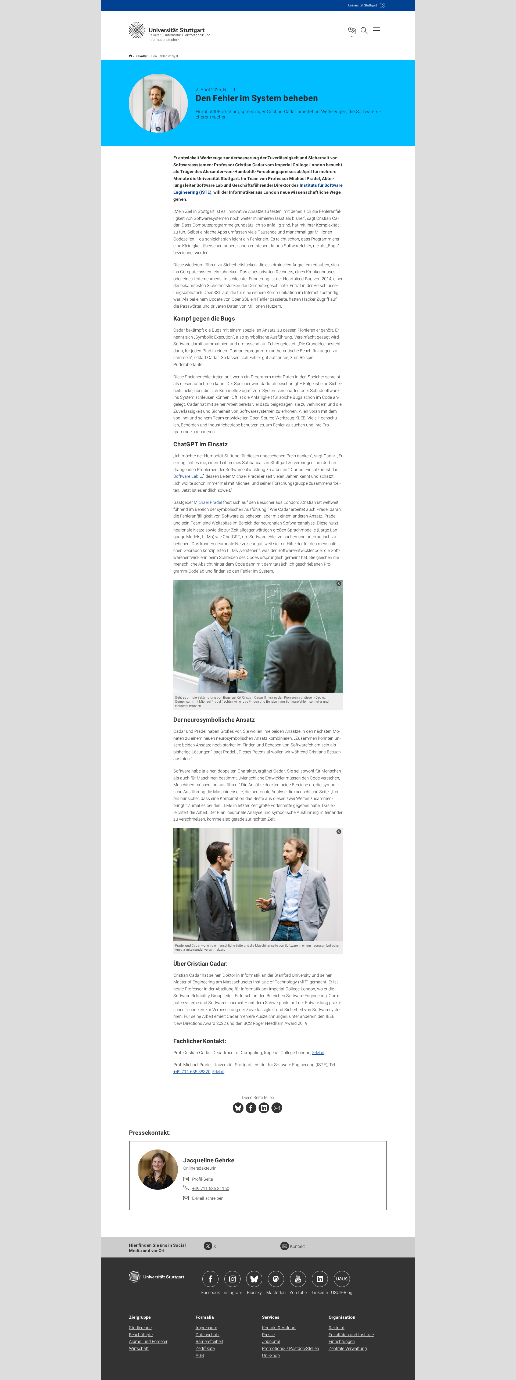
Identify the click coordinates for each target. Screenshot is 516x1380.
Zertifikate (205, 1348)
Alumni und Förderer (148, 1341)
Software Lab (186, 476)
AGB (200, 1355)
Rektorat (337, 1327)
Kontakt (297, 1246)
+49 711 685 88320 (191, 1071)
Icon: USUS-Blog (342, 1279)
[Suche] (364, 30)
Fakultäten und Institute (351, 1334)
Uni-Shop (271, 1355)
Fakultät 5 (130, 55)
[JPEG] (258, 636)
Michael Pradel (208, 502)
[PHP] (251, 1107)
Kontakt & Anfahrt (279, 1327)
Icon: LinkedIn (320, 1279)
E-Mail (318, 1052)
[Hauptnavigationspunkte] (376, 30)
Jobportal (271, 1341)
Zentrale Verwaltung (348, 1348)
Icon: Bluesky (254, 1279)
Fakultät (142, 56)
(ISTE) (205, 192)
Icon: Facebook (210, 1279)
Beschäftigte (141, 1334)
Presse (268, 1334)
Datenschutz (208, 1334)
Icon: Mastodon (276, 1279)
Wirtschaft (139, 1348)
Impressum (206, 1327)
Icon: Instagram (232, 1279)
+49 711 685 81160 (210, 1188)
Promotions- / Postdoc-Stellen (290, 1348)
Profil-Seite (202, 1179)
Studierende (140, 1327)
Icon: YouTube (298, 1279)
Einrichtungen (342, 1341)
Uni (362, 5)
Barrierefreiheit (209, 1341)
